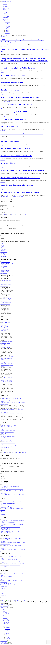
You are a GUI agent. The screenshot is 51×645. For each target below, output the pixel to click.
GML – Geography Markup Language (13, 119)
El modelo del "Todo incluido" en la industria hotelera (19, 192)
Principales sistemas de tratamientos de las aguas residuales (22, 170)
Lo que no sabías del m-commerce (12, 75)
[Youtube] (7, 215)
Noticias (2, 593)
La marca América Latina (9, 163)
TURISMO (5, 12)
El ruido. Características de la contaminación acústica (19, 97)
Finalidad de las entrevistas (10, 141)
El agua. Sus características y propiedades (15, 148)
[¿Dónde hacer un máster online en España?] (6, 282)
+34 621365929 (3, 607)
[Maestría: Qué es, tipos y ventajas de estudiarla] (6, 300)
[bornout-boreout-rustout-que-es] (13, 503)
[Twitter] (12, 215)
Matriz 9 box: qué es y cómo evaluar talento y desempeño (6, 329)
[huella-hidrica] (8, 436)
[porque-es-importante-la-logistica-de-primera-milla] (13, 491)
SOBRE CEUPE (3, 37)
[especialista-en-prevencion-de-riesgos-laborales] (8, 443)
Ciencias (7, 27)
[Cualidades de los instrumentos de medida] (10, 220)
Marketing (7, 26)
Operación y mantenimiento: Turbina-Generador (18, 68)
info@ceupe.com (4, 606)
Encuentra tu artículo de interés (7, 35)
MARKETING (6, 8)
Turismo (7, 30)
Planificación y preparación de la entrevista (16, 156)
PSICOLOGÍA (6, 15)
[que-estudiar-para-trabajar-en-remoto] (12, 485)
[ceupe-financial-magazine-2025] (6, 266)
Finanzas (7, 31)
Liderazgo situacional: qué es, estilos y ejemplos (6, 346)
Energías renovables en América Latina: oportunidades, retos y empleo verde (7, 432)
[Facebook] (23, 215)
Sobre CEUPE (3, 595)
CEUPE (4, 5)
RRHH (4, 9)
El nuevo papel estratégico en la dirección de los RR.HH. (20, 178)
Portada (5, 4)
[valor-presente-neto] (13, 582)
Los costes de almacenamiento (11, 83)
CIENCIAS (5, 11)
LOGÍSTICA (5, 13)
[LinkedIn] (2, 215)
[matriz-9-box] (6, 325)
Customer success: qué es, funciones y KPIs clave (6, 382)
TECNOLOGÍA (6, 16)
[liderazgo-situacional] (6, 343)
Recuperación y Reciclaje (9, 126)
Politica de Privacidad (17, 208)
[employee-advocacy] (13, 400)
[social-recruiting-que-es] (13, 411)
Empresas (7, 23)
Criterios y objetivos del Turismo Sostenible (16, 104)
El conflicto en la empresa (9, 90)
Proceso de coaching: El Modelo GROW (14, 112)
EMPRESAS (5, 7)
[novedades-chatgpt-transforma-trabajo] (6, 359)
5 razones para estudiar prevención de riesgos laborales (8, 446)
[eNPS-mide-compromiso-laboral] (13, 510)
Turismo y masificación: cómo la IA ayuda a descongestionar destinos (9, 531)
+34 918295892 (3, 604)
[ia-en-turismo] (13, 528)
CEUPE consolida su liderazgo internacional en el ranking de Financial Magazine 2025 (6, 271)
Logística (7, 24)
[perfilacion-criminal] (13, 540)
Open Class (5, 20)
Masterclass (5, 19)
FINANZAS (5, 18)
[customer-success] (6, 379)
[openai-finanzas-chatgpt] (13, 575)
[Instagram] (17, 215)
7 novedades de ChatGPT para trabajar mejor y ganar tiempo (6, 365)
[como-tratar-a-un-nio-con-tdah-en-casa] (13, 546)
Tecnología (7, 33)
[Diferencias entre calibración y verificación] (10, 228)
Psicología (7, 22)
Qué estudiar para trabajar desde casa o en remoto (11, 489)
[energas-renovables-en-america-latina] (8, 428)
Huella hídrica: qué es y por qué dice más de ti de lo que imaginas (8, 439)
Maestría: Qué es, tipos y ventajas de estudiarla (5, 303)
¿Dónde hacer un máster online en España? (5, 285)
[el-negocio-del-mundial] (13, 521)
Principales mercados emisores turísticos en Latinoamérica (21, 134)
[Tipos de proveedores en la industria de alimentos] (12, 236)
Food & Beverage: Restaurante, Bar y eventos (16, 185)
